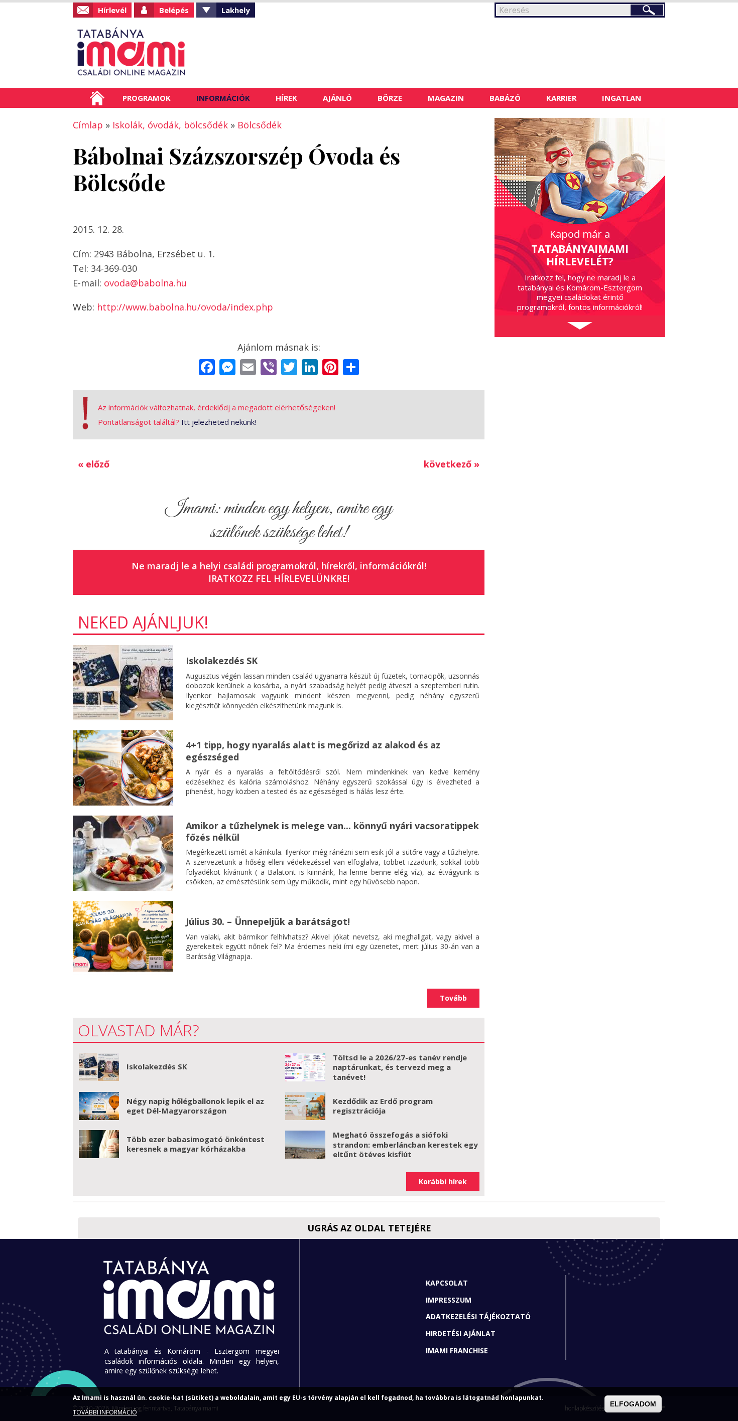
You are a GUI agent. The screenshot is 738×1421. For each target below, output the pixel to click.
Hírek (286, 98)
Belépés (174, 10)
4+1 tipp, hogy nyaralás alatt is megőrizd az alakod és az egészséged (313, 750)
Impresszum (448, 1300)
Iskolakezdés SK (222, 661)
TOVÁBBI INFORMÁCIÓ (105, 1412)
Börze (390, 98)
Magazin (446, 98)
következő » (451, 464)
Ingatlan (621, 98)
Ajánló (337, 98)
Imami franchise (457, 1350)
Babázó (505, 98)
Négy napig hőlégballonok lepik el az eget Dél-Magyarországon (195, 1106)
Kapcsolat (447, 1283)
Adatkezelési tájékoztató (478, 1316)
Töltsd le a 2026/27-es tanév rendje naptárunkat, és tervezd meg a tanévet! (400, 1067)
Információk (223, 98)
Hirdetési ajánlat (461, 1333)
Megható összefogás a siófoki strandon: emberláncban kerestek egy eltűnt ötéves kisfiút (405, 1144)
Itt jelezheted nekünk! (218, 422)
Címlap (97, 98)
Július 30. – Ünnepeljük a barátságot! (268, 921)
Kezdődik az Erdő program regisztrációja (383, 1106)
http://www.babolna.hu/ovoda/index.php (185, 307)
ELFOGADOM (633, 1404)
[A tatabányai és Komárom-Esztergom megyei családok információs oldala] (164, 52)
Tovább (453, 998)
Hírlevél (112, 10)
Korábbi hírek (443, 1181)
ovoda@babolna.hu (145, 283)
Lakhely (235, 10)
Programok (146, 98)
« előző (93, 464)
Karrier (561, 98)
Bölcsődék (259, 125)
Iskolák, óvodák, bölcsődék (170, 125)
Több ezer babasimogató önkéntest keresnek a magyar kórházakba (196, 1144)
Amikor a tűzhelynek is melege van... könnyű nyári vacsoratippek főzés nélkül (332, 831)
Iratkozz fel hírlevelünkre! (278, 578)
